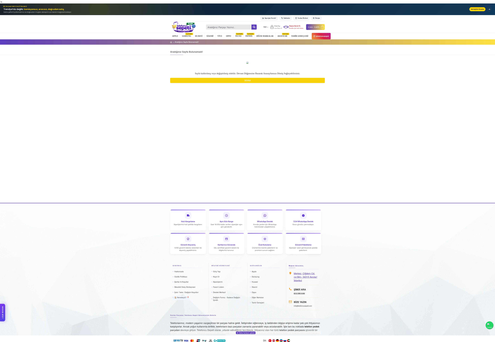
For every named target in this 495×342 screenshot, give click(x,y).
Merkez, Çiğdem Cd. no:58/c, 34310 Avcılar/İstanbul (305, 277)
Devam (247, 80)
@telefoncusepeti (322, 36)
